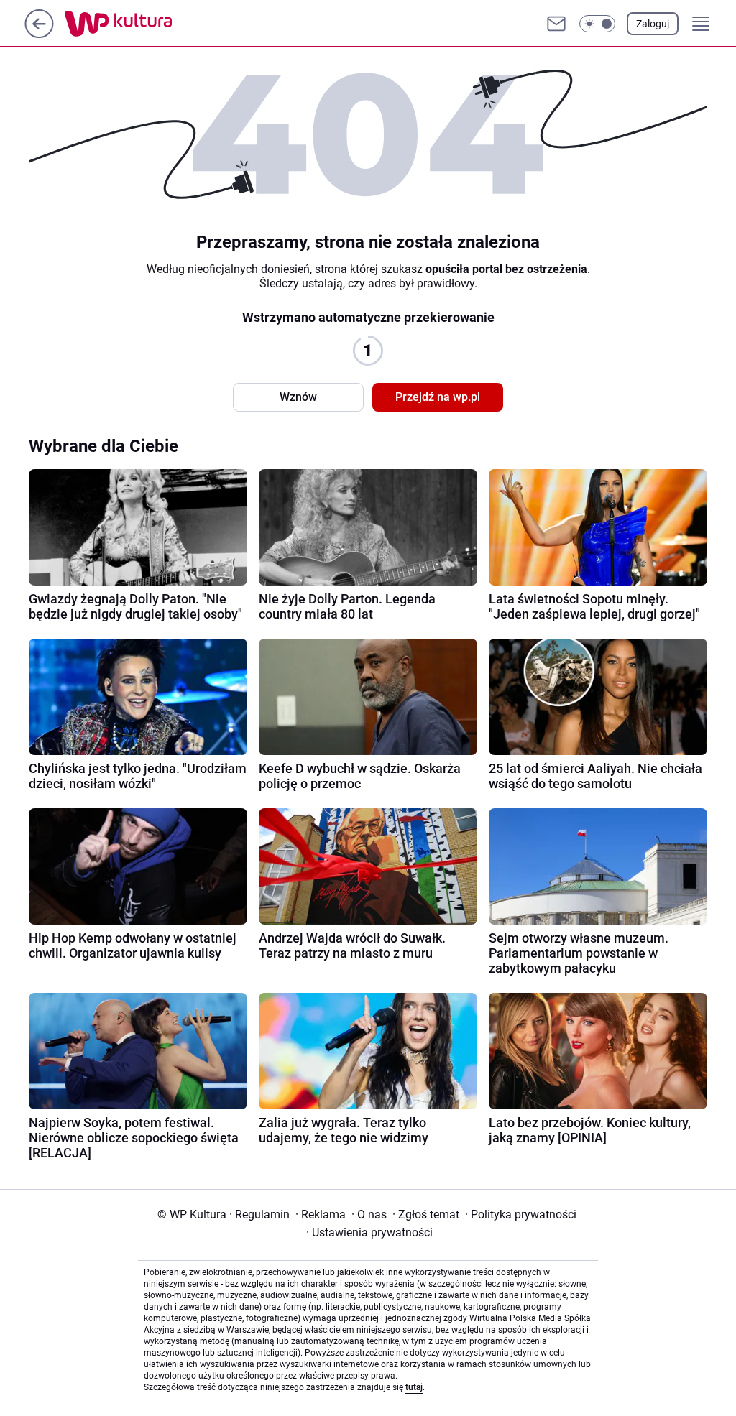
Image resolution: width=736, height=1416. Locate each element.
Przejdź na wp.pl (437, 397)
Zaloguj (652, 23)
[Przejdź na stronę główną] (39, 34)
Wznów (298, 397)
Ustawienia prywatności (369, 1232)
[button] (597, 23)
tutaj (414, 1387)
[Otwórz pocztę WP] (556, 23)
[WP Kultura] (150, 24)
